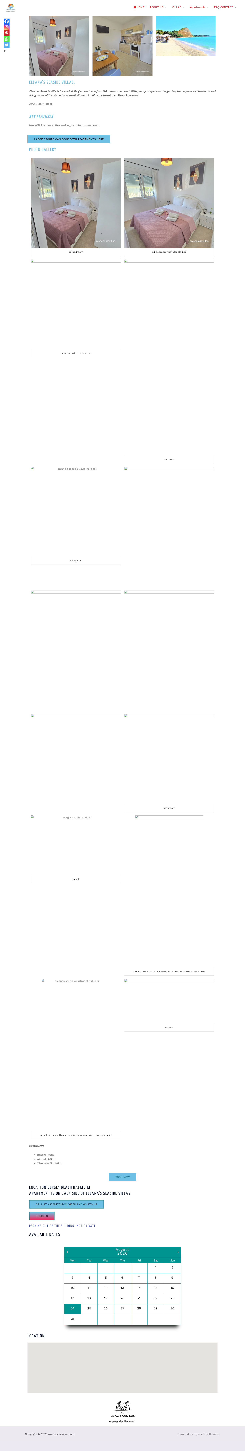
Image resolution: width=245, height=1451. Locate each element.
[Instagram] (7, 27)
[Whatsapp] (7, 39)
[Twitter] (7, 45)
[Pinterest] (7, 33)
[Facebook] (7, 21)
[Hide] (4, 51)
